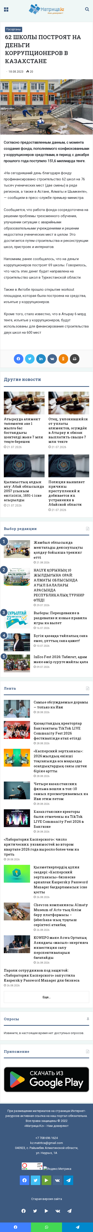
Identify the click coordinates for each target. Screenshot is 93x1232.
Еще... (47, 997)
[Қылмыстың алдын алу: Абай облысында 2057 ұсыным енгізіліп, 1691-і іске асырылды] (24, 465)
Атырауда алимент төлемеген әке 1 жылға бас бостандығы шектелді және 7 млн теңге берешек (23, 430)
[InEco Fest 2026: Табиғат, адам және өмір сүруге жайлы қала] (17, 663)
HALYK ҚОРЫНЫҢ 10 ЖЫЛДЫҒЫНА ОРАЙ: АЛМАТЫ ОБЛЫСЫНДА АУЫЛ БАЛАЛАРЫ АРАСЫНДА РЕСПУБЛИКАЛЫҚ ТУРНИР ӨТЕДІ (59, 585)
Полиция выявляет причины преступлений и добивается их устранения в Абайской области (66, 493)
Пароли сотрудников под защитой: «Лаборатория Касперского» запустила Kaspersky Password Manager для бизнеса (41, 975)
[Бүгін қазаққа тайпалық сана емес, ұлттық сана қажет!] (17, 642)
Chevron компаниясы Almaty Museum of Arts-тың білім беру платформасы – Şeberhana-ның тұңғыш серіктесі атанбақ (61, 915)
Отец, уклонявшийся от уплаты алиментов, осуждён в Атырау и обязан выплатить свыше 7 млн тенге (68, 430)
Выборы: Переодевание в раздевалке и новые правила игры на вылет (60, 618)
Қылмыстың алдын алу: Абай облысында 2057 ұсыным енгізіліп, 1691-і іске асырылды (24, 491)
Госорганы (13, 29)
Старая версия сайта (46, 1199)
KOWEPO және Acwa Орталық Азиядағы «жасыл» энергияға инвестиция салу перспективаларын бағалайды (61, 947)
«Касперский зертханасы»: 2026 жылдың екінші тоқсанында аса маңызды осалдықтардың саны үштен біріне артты (60, 761)
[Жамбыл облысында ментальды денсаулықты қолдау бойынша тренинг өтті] (17, 549)
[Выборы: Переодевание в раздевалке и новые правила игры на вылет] (17, 619)
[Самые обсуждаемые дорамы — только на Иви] (17, 709)
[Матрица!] (46, 9)
